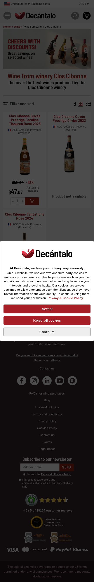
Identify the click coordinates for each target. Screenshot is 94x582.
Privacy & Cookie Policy (65, 298)
